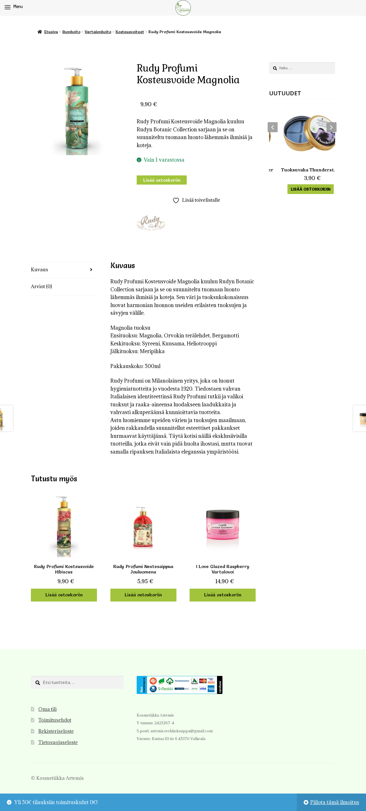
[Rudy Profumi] (151, 223)
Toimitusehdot (54, 720)
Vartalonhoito (98, 31)
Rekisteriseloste (56, 731)
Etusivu (51, 31)
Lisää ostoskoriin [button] (64, 595)
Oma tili (47, 709)
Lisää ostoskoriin (161, 180)
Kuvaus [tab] (39, 269)
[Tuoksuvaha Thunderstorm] (302, 133)
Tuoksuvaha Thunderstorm (302, 170)
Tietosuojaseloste (58, 742)
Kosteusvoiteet (130, 31)
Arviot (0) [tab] (41, 286)
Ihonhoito (71, 31)
